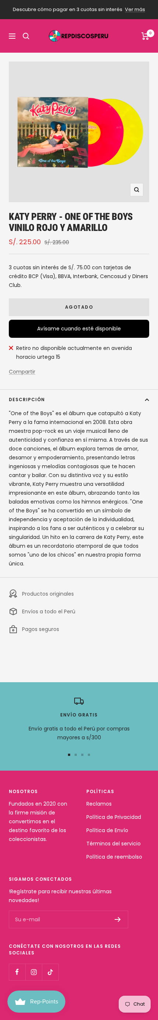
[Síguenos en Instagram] (33, 972)
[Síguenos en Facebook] (17, 972)
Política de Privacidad (113, 817)
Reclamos (99, 803)
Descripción (27, 399)
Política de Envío (107, 830)
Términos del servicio (113, 843)
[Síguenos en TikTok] (50, 972)
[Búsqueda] (26, 36)
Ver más (135, 9)
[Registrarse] (118, 919)
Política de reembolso (114, 856)
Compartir (22, 371)
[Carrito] (145, 36)
